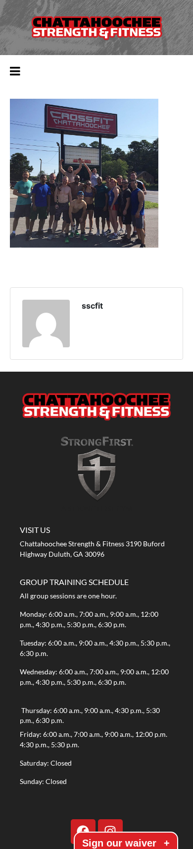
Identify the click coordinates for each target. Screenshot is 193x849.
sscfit (92, 306)
